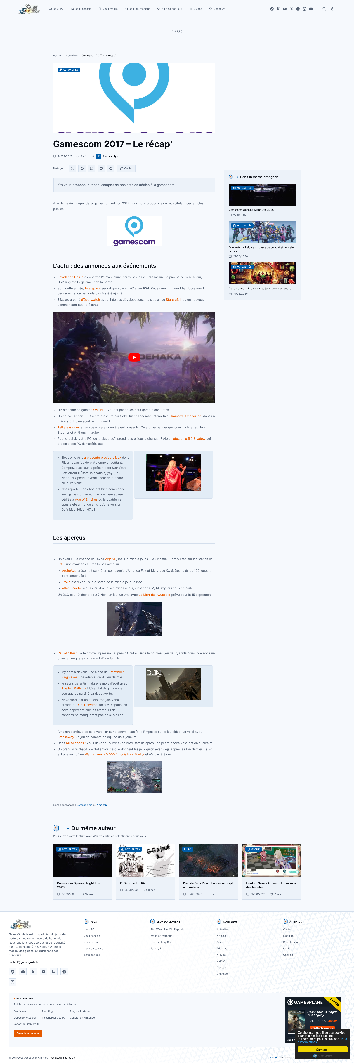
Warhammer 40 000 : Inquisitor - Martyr (114, 754)
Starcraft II (174, 299)
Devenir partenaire (28, 1033)
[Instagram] (304, 9)
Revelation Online (71, 277)
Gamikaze (20, 1011)
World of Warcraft (161, 935)
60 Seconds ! (76, 743)
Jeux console (92, 935)
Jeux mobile (91, 942)
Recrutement (291, 942)
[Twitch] (278, 9)
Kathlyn (113, 156)
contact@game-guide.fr (23, 962)
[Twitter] (72, 168)
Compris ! (322, 1049)
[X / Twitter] (291, 9)
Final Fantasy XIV (160, 942)
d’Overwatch (90, 299)
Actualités (72, 55)
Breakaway (66, 737)
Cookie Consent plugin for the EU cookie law (322, 1056)
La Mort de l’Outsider (154, 595)
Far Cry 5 (156, 948)
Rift (60, 564)
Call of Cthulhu (68, 653)
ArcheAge (69, 570)
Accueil (57, 55)
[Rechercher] (324, 9)
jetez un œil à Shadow (188, 438)
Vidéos (221, 961)
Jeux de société (93, 948)
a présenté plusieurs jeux (102, 457)
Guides (221, 942)
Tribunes (222, 948)
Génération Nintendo (82, 1017)
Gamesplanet (84, 804)
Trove (66, 582)
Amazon (102, 804)
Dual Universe (87, 705)
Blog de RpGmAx (80, 1011)
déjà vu (110, 559)
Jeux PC (89, 929)
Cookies (288, 954)
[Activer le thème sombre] (332, 9)
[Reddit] (110, 168)
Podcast (222, 967)
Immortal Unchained (186, 416)
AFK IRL (221, 954)
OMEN (98, 410)
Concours (222, 973)
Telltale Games (69, 427)
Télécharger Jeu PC (54, 1017)
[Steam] (272, 9)
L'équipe (288, 935)
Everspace (93, 288)
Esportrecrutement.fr (26, 1023)
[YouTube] (285, 9)
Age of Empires (86, 499)
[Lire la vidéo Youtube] (134, 357)
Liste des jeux (92, 954)
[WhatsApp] (91, 168)
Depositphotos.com (25, 1017)
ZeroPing (47, 1011)
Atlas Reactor (72, 588)
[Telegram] (101, 168)
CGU (286, 948)
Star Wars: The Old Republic (167, 929)
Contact (288, 929)
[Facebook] (298, 9)
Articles (221, 935)
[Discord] (311, 9)
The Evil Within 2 (74, 688)
